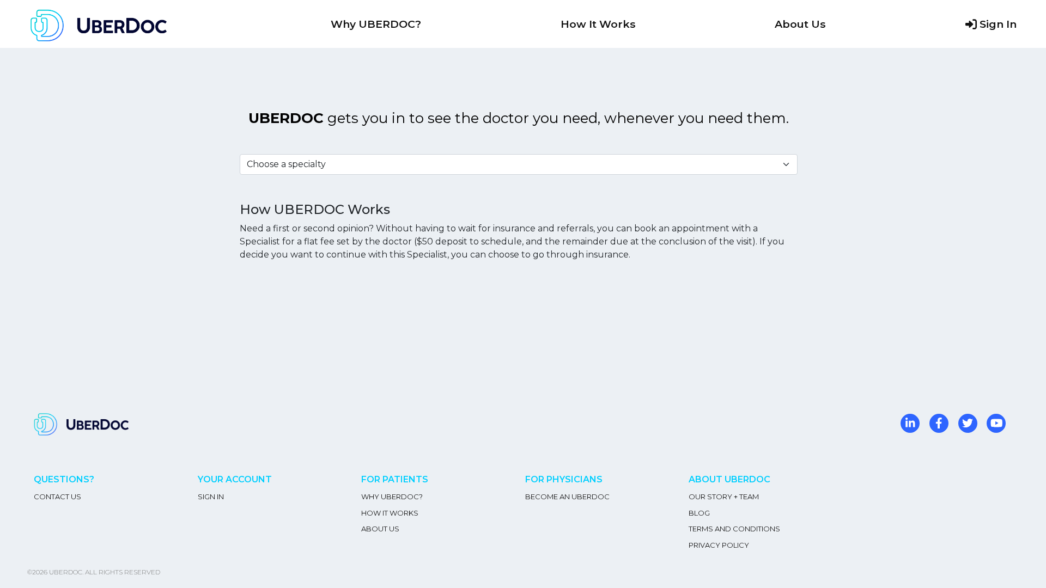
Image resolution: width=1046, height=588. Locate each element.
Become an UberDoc (567, 496)
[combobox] (519, 164)
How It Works (598, 23)
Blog (699, 513)
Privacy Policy (719, 545)
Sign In (998, 23)
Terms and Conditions (734, 528)
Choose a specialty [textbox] (286, 164)
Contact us (57, 496)
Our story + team (724, 496)
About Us (800, 23)
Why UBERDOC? (376, 23)
